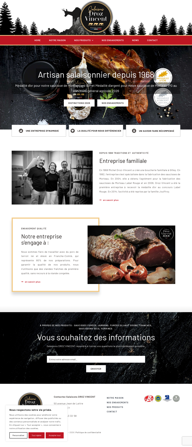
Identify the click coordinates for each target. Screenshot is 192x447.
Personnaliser (18, 435)
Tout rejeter (36, 435)
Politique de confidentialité (88, 432)
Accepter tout (55, 435)
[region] (36, 423)
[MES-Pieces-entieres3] (30, 393)
